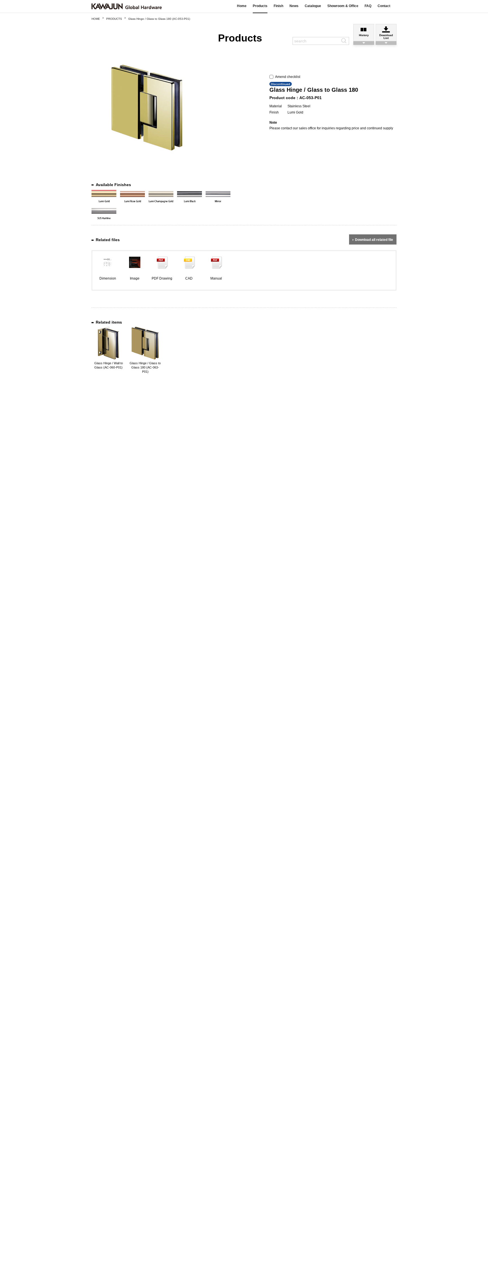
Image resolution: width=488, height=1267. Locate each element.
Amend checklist (286, 77)
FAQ (368, 6)
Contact (384, 6)
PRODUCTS (114, 18)
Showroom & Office (342, 6)
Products (260, 6)
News (294, 6)
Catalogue (313, 6)
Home (242, 6)
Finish (278, 6)
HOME (95, 18)
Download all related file (374, 240)
